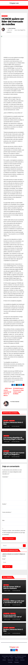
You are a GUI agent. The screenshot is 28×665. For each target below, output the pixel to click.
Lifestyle (4, 659)
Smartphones (11, 420)
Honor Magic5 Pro (21, 30)
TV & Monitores (6, 613)
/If (8, 657)
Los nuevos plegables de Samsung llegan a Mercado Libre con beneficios (13, 439)
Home (5, 657)
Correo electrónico (6, 512)
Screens (16, 659)
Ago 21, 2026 (7, 590)
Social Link (22, 659)
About (12, 657)
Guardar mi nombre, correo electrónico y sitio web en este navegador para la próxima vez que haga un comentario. (13, 532)
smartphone (9, 32)
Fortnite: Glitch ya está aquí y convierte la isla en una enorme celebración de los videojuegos (13, 603)
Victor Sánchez (11, 28)
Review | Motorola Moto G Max (13, 423)
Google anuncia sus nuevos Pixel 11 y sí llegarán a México (13, 454)
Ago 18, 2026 (7, 619)
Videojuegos (6, 599)
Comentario (5, 476)
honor (16, 30)
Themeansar (23, 656)
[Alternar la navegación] (15, 7)
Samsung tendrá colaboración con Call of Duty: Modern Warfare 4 (12, 616)
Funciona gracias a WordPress (8, 656)
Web (3, 520)
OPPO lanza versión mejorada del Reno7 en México (8, 392)
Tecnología (10, 662)
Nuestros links (10, 659)
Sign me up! (7, 566)
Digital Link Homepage (19, 657)
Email (4, 559)
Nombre (4, 504)
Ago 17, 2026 (7, 633)
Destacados (6, 420)
